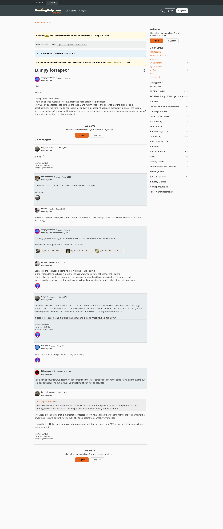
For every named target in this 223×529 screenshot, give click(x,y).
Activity (153, 59)
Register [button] (97, 135)
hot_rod (44, 148)
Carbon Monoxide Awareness (169, 106)
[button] (144, 70)
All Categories (155, 52)
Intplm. (44, 209)
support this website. (115, 62)
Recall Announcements (169, 191)
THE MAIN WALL (169, 91)
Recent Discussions (158, 55)
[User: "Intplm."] (37, 210)
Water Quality (169, 171)
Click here (40, 53)
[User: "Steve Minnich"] (37, 178)
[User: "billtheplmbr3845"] (37, 372)
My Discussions (156, 66)
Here (47, 35)
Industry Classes (169, 181)
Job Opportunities (169, 186)
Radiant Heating (169, 151)
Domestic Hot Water (169, 116)
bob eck (44, 346)
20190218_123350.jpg (109, 250)
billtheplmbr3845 (48, 371)
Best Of (153, 73)
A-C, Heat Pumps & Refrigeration (169, 96)
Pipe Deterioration (169, 141)
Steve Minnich (47, 177)
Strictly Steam (169, 161)
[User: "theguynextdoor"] (37, 79)
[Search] (161, 10)
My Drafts (169, 70)
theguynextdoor (48, 78)
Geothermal (169, 126)
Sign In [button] (82, 135)
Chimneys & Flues (169, 111)
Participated (155, 77)
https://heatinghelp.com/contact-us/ (72, 44)
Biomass (169, 101)
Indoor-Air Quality (169, 131)
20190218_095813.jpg (79, 250)
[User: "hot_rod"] (37, 149)
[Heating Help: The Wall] (48, 11)
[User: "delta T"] (37, 197)
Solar (169, 156)
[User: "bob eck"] (37, 347)
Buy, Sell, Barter (169, 176)
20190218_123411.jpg (50, 250)
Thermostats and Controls (169, 166)
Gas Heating (169, 121)
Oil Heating (169, 136)
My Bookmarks (169, 63)
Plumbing (169, 146)
